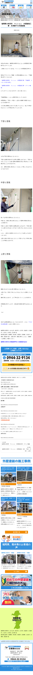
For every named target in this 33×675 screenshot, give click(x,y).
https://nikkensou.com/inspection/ (8, 424)
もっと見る (16, 571)
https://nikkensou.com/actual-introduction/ (9, 404)
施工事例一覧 (16, 532)
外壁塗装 (4, 486)
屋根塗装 (8, 486)
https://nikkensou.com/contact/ (7, 437)
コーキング (20, 516)
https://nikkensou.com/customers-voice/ (9, 410)
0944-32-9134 (14, 386)
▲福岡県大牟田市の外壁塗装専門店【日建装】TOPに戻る (15, 641)
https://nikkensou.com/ (5, 382)
